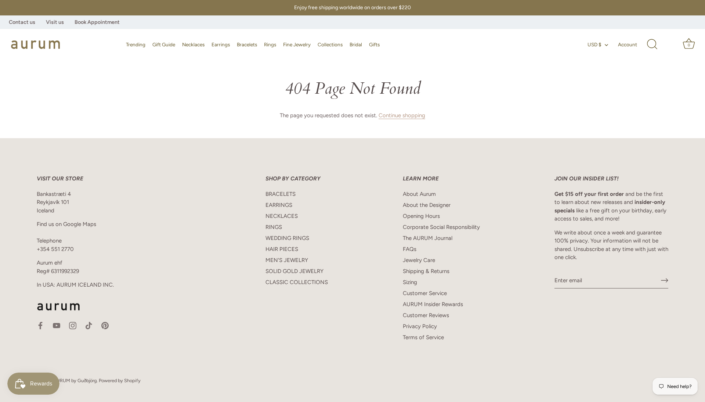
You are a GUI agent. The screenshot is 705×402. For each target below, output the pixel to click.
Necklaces (193, 44)
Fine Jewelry (297, 44)
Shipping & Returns (426, 271)
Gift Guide (163, 44)
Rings (270, 44)
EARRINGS (278, 205)
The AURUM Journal (427, 238)
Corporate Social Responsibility (441, 227)
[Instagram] (72, 325)
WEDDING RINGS (287, 238)
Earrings (221, 44)
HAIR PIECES (281, 249)
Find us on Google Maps (66, 224)
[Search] (652, 44)
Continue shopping (402, 115)
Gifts (374, 44)
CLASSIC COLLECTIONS (296, 282)
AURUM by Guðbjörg (75, 380)
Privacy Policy (420, 326)
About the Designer (427, 205)
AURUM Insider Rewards (433, 304)
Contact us (22, 22)
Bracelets (247, 44)
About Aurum (419, 194)
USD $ (594, 44)
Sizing (410, 282)
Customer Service (425, 293)
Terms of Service (423, 337)
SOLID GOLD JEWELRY (294, 271)
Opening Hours (421, 216)
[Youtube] (56, 325)
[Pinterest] (105, 325)
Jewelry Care (419, 260)
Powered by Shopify (120, 380)
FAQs (409, 249)
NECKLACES (281, 216)
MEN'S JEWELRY (286, 260)
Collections (330, 44)
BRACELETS (280, 194)
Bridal (356, 44)
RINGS (273, 227)
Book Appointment (97, 22)
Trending (135, 44)
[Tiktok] (89, 325)
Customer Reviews (426, 315)
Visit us (55, 22)
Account (627, 44)
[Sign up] (664, 280)
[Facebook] (40, 325)
